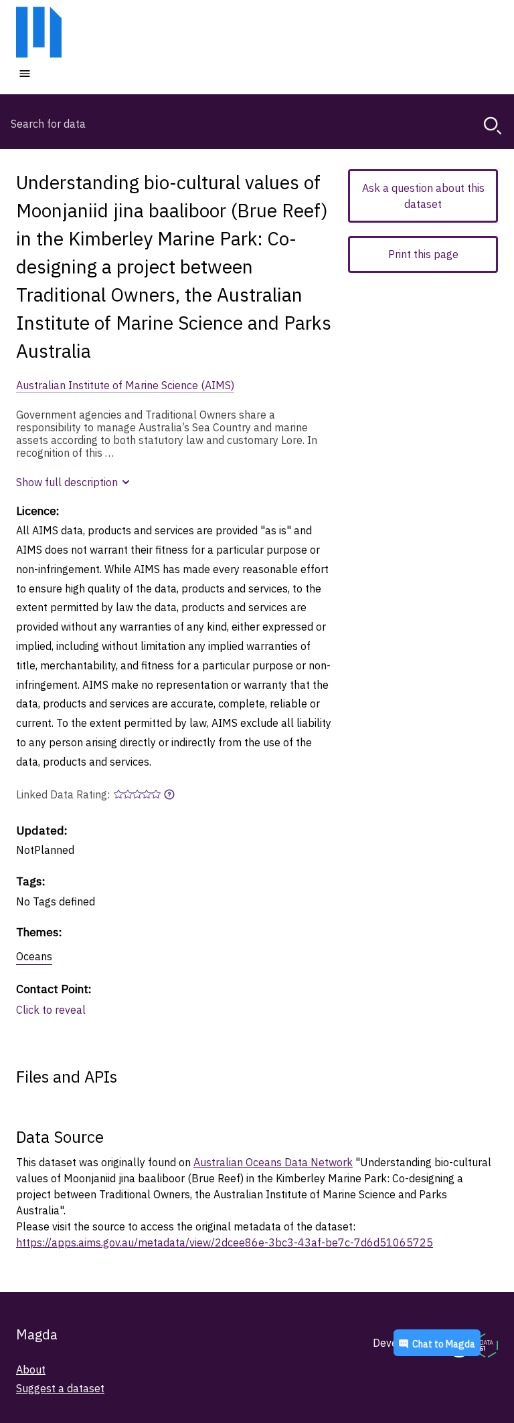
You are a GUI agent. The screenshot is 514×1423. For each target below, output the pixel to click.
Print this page (423, 254)
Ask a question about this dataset (423, 196)
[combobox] (257, 124)
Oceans (34, 956)
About (31, 1369)
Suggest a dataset (60, 1388)
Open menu (65, 73)
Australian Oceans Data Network (273, 1162)
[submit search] (493, 125)
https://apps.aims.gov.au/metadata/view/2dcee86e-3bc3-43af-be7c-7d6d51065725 (224, 1242)
